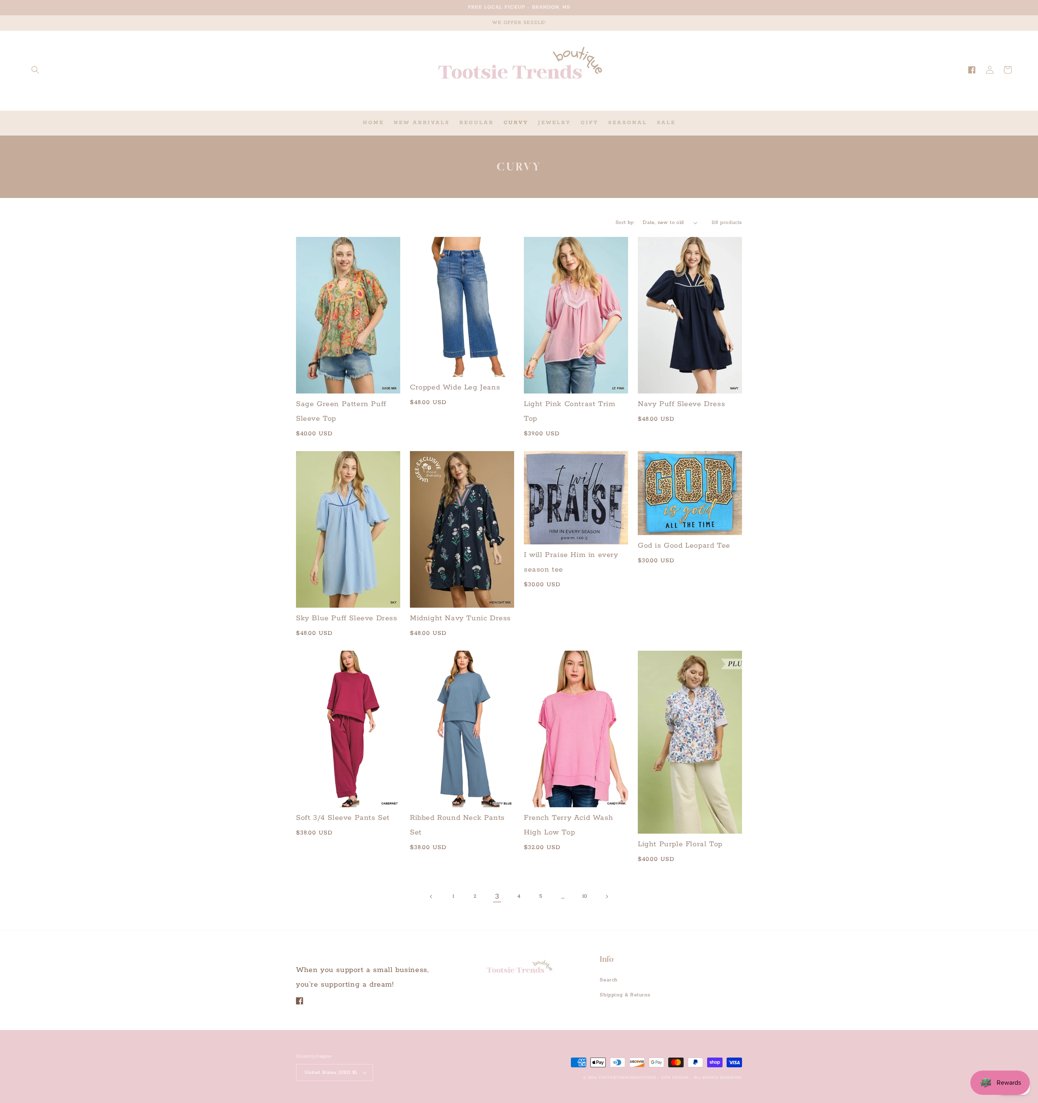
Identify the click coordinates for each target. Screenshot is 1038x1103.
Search (609, 980)
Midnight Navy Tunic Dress (460, 618)
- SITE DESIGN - (675, 1077)
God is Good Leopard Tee (684, 545)
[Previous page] (431, 896)
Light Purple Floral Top (680, 844)
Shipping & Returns (625, 995)
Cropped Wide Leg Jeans (455, 387)
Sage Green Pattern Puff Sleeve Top (341, 411)
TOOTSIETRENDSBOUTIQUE (627, 1077)
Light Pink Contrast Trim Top (569, 411)
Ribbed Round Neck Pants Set (457, 825)
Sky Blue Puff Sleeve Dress (346, 618)
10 (584, 896)
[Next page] (607, 896)
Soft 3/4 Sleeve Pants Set (343, 817)
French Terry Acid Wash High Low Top (568, 825)
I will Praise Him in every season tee (571, 562)
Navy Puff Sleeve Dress (681, 404)
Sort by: (625, 222)
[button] (35, 70)
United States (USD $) (331, 1072)
